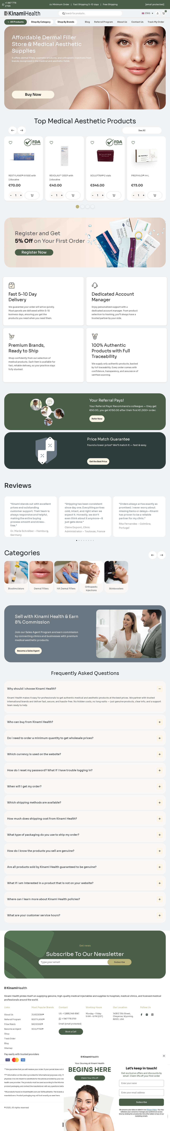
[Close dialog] (164, 1056)
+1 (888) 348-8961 (71, 1013)
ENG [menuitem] (147, 13)
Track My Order (156, 22)
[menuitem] (147, 13)
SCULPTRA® (37, 1029)
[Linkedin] (153, 1014)
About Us (122, 22)
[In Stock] (32, 195)
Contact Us (137, 22)
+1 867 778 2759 (69, 1019)
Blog (87, 22)
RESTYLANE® (37, 1019)
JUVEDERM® (37, 1014)
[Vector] (148, 1014)
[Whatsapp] (3, 4)
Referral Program (103, 22)
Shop (6, 1034)
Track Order (9, 1038)
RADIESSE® (37, 1024)
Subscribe (119, 962)
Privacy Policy (152, 1110)
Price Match (10, 1024)
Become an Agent (12, 1029)
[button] (12, 130)
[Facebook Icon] (142, 1014)
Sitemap (8, 1048)
